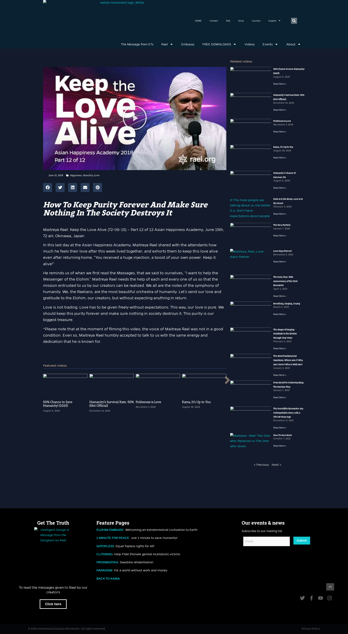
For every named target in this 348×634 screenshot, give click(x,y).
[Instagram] (329, 598)
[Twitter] (302, 598)
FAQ (228, 20)
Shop (241, 20)
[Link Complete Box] (65, 395)
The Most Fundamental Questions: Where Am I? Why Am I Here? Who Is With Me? (288, 360)
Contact (214, 20)
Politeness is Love (282, 121)
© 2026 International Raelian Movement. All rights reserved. (67, 628)
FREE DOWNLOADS (216, 44)
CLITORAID (104, 554)
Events (268, 44)
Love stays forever (282, 251)
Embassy (187, 44)
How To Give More (282, 435)
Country (256, 20)
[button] (294, 21)
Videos (249, 44)
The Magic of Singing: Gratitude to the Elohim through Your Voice (285, 333)
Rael (164, 44)
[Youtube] (320, 598)
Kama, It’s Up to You (283, 147)
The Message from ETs (137, 44)
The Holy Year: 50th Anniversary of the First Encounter (285, 281)
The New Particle (282, 225)
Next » (276, 465)
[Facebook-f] (311, 598)
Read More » (279, 83)
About (290, 44)
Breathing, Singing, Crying (286, 303)
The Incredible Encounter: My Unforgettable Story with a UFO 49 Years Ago (288, 412)
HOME (198, 20)
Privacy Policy (311, 628)
